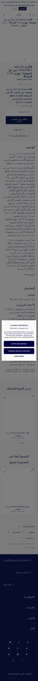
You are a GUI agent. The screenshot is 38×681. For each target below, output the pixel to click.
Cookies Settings (19, 356)
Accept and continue (19, 344)
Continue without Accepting (19, 351)
